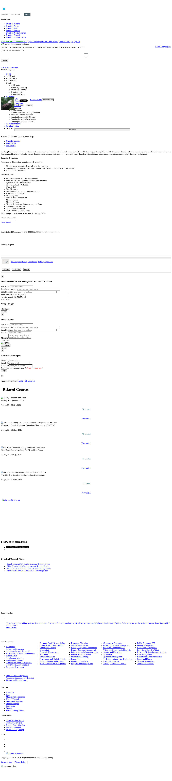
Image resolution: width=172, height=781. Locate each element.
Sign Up (77, 42)
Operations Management (112, 657)
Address (4, 332)
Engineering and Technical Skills (53, 659)
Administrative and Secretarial (18, 651)
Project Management (111, 661)
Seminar (34, 262)
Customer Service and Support (52, 645)
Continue (5, 309)
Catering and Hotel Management (19, 662)
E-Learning (44, 650)
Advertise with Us (13, 124)
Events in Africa (12, 26)
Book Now (19, 105)
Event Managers (12, 704)
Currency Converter (14, 723)
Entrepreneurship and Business (52, 661)
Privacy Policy (20, 762)
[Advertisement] (86, 520)
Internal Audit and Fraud (81, 654)
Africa (51, 262)
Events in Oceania (13, 35)
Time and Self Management (17, 676)
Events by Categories (14, 103)
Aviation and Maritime (15, 658)
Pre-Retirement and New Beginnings (117, 659)
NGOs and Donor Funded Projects (117, 650)
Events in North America (16, 33)
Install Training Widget (15, 730)
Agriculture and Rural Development (20, 653)
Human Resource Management (83, 650)
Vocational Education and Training (20, 678)
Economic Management (49, 652)
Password (5, 366)
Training (24, 262)
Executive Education (79, 643)
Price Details (11, 143)
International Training (79, 657)
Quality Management (145, 645)
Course (30, 262)
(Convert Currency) (6, 222)
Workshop (41, 262)
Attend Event (48, 100)
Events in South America (16, 37)
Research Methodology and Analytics (152, 652)
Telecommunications (145, 663)
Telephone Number (8, 289)
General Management (79, 645)
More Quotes (11, 628)
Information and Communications (84, 652)
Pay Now (6, 269)
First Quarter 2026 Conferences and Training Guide (27, 571)
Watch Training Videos (15, 710)
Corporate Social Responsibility (52, 643)
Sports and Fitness (144, 659)
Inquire (29, 105)
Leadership (75, 659)
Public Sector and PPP (146, 643)
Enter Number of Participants (12, 294)
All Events (10, 96)
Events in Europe (13, 31)
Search (27, 15)
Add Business (52, 42)
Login (70, 42)
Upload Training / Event (37, 42)
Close (4, 312)
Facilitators (10, 706)
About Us (10, 692)
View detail (86, 418)
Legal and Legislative (79, 661)
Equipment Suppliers (14, 701)
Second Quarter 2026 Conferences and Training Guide (28, 568)
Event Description (13, 141)
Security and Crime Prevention (149, 657)
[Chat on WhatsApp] (11, 500)
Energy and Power (47, 657)
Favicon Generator (13, 727)
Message (4, 338)
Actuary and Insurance (15, 649)
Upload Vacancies (13, 699)
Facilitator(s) (11, 146)
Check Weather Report (15, 720)
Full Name (5, 286)
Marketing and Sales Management (116, 645)
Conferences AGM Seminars (17, 665)
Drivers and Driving (48, 648)
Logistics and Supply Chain (82, 663)
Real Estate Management (147, 648)
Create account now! (34, 368)
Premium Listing (12, 126)
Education (44, 654)
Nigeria (46, 262)
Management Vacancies (15, 697)
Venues (9, 708)
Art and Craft (11, 656)
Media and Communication (114, 648)
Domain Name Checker (15, 725)
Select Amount (7, 297)
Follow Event (36, 100)
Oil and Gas (107, 654)
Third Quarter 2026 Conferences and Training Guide (27, 566)
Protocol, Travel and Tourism (114, 663)
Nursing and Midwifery (112, 652)
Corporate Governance (15, 667)
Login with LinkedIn (27, 381)
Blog (8, 694)
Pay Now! (72, 130)
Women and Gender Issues (16, 680)
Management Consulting (112, 643)
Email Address (7, 292)
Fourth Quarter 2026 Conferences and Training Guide (28, 564)
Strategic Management (146, 661)
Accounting (10, 647)
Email (3, 363)
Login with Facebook (9, 381)
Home (8, 74)
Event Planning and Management (53, 663)
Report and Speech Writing (148, 650)
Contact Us (63, 42)
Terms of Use (6, 762)
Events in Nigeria (13, 24)
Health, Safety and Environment (84, 648)
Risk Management (16, 262)
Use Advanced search (9, 67)
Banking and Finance (14, 660)
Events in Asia (12, 28)
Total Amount (6, 299)
